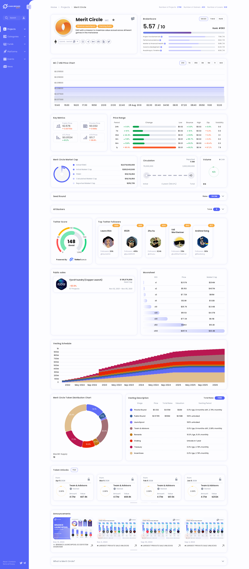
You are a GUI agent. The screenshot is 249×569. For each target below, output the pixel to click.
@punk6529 (129, 254)
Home (54, 7)
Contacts (12, 562)
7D (189, 63)
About (5, 562)
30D (195, 63)
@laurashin (106, 254)
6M (209, 63)
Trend (212, 19)
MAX (221, 63)
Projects (65, 7)
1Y (215, 63)
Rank (221, 19)
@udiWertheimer (179, 254)
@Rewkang (200, 254)
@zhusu (151, 254)
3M (202, 63)
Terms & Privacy (9, 564)
